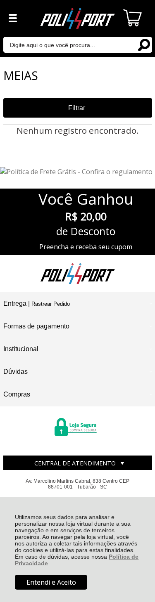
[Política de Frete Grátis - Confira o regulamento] (77, 171)
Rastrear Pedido (50, 304)
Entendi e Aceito (51, 582)
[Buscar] (144, 44)
